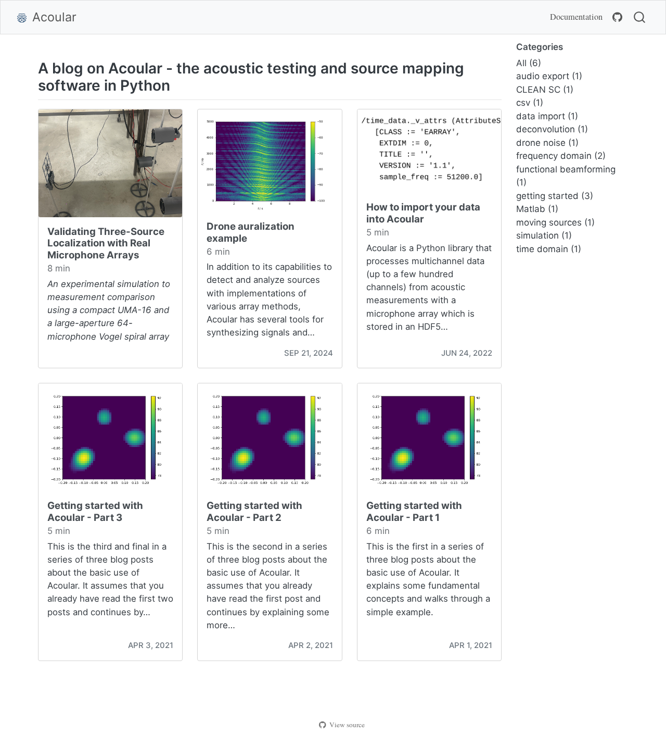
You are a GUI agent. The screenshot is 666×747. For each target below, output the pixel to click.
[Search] (639, 17)
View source (346, 724)
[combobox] (640, 17)
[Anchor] (180, 84)
